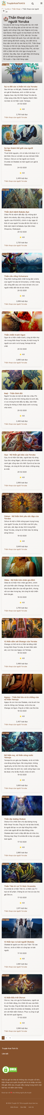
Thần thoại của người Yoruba (15, 117)
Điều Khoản (14, 1107)
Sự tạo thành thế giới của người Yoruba (18, 149)
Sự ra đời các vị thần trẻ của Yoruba (20, 86)
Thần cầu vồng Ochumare (16, 276)
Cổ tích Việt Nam (8, 1051)
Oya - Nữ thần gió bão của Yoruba (19, 455)
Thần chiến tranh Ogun (14, 335)
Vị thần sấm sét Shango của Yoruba (20, 641)
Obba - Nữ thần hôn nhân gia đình (19, 580)
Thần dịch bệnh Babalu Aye (16, 212)
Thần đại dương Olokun (15, 819)
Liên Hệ (31, 1107)
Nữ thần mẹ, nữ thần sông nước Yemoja (18, 756)
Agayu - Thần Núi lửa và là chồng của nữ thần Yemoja (21, 698)
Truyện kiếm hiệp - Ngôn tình (13, 1061)
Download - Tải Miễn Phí (11, 1064)
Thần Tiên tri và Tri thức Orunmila (20, 886)
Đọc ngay (5, 64)
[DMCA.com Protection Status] (9, 1073)
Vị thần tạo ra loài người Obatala (19, 942)
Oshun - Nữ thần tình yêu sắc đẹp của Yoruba (21, 517)
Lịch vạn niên (7, 1056)
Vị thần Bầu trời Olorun (14, 997)
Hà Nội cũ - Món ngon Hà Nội (13, 1059)
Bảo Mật (23, 1107)
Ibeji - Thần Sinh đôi (13, 393)
